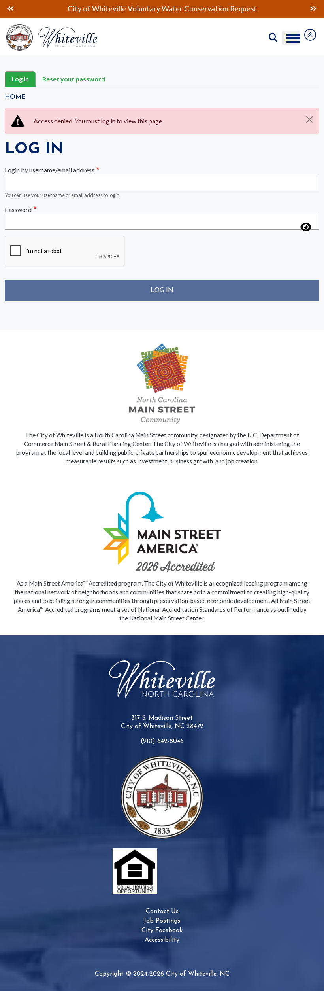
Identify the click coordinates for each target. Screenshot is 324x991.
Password (18, 209)
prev (10, 8)
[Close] (309, 119)
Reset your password (73, 79)
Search (273, 37)
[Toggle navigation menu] (291, 38)
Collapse (310, 35)
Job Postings (162, 921)
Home (15, 97)
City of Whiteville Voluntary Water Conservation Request (162, 8)
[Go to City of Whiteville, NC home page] (54, 28)
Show (305, 222)
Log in (20, 79)
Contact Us (162, 911)
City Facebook (162, 930)
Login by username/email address (49, 170)
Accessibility (162, 940)
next (313, 8)
